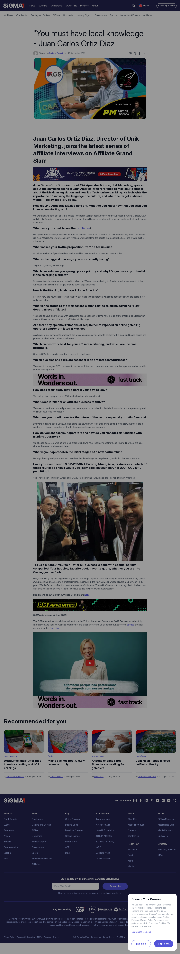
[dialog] (90, 477)
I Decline (141, 943)
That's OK (163, 943)
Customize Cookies (141, 932)
